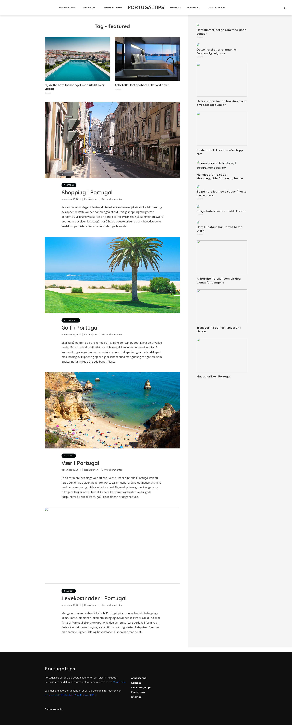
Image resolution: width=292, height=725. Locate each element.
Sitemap (136, 696)
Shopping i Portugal (87, 192)
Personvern (138, 692)
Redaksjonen (91, 199)
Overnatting (67, 7)
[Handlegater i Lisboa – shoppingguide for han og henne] (222, 165)
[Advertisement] (222, 434)
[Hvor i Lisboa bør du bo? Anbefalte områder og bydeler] (222, 80)
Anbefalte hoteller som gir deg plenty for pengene (219, 280)
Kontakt (136, 682)
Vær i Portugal (80, 463)
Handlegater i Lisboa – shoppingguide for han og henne (220, 176)
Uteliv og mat (217, 7)
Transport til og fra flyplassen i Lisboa (219, 329)
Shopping (89, 7)
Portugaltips (146, 7)
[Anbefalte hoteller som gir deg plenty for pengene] (222, 257)
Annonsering (139, 678)
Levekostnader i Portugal (94, 598)
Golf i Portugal (80, 327)
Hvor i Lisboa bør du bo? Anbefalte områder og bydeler (222, 102)
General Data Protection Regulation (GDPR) (70, 695)
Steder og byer (112, 7)
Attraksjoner (71, 320)
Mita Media (119, 682)
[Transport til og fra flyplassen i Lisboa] (222, 306)
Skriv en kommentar (112, 199)
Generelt (175, 7)
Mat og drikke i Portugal (213, 376)
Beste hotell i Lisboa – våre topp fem (220, 152)
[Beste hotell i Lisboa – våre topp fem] (222, 129)
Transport (193, 7)
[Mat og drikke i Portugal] (222, 355)
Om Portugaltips (141, 687)
